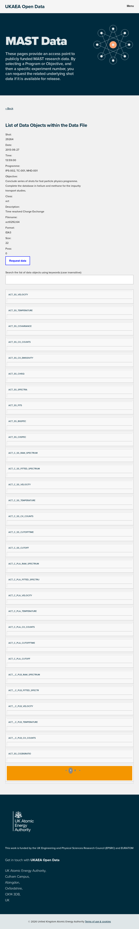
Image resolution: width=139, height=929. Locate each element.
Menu (130, 6)
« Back (9, 108)
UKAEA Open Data (25, 6)
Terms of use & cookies (98, 921)
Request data (17, 261)
